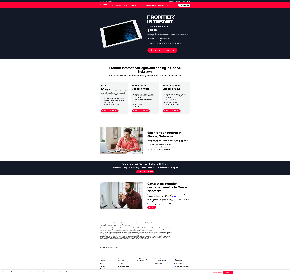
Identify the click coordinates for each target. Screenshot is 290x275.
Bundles (102, 260)
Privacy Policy (178, 260)
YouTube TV (140, 260)
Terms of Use (178, 263)
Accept (228, 272)
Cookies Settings (217, 272)
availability (107, 247)
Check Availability (123, 266)
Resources (158, 263)
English (183, 1)
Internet (102, 266)
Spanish (188, 1)
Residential (171, 1)
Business (178, 1)
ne (112, 247)
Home (101, 247)
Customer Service (160, 260)
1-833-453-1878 (171, 196)
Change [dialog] (111, 1)
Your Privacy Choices (182, 266)
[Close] (287, 272)
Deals (101, 263)
